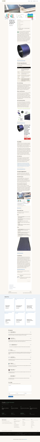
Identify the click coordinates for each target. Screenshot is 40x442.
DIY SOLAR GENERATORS (16, 424)
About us (23, 421)
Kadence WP (25, 439)
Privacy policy (32, 421)
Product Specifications (20, 21)
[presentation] (9, 301)
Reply (30, 338)
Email (17, 393)
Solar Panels (14, 287)
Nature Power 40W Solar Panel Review (12, 292)
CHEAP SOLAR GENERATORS (16, 427)
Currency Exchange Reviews (17, 434)
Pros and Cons (19, 25)
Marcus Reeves (28, 308)
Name (9, 393)
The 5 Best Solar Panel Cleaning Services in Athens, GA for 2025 (29, 306)
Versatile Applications (20, 24)
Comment (10, 385)
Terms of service (32, 422)
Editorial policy (23, 422)
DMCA (31, 426)
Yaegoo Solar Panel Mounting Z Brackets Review (8, 320)
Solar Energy (11, 287)
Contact (32, 427)
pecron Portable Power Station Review (27, 292)
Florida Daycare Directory (23, 434)
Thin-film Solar (11, 288)
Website (26, 393)
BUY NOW (27, 138)
